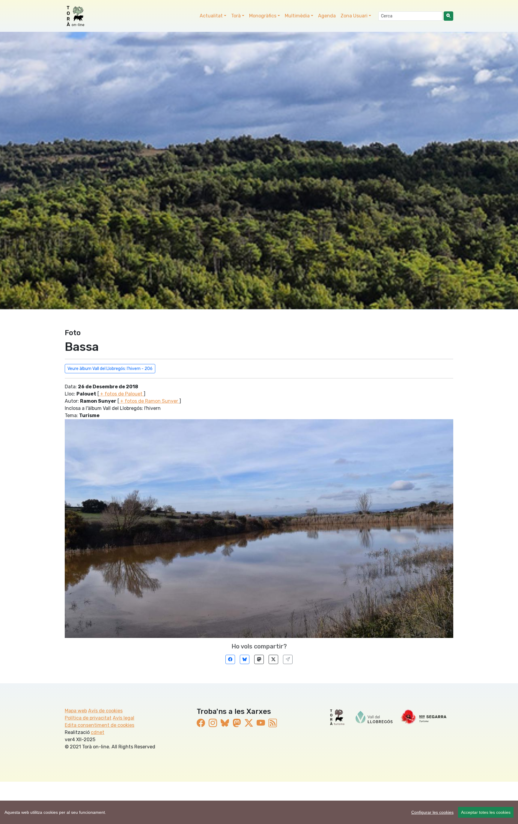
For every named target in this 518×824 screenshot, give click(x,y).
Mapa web (76, 711)
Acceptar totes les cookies (486, 812)
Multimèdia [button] (297, 16)
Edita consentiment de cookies (99, 725)
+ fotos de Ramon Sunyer (149, 401)
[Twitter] (273, 659)
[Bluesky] (244, 659)
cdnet (97, 732)
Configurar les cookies (432, 812)
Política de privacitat (88, 718)
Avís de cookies (105, 711)
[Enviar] (288, 659)
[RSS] (273, 723)
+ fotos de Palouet (121, 394)
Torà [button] (236, 16)
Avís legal (123, 718)
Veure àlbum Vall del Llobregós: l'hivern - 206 (110, 368)
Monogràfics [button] (262, 16)
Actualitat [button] (211, 16)
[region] (259, 812)
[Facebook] (230, 659)
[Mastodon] (259, 659)
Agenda (327, 16)
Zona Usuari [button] (354, 16)
